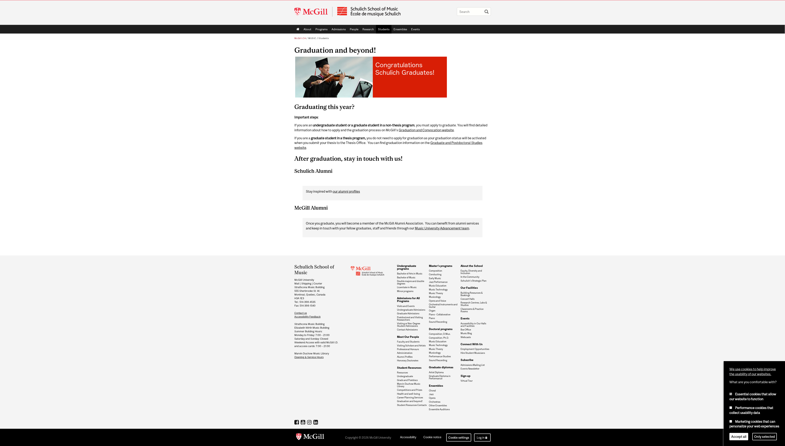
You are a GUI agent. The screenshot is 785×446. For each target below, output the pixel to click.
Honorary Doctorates (407, 360)
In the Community (470, 277)
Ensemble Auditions (439, 409)
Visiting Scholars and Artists (411, 345)
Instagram (310, 422)
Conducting (435, 274)
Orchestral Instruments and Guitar (443, 305)
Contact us (300, 313)
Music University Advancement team (442, 228)
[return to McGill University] (310, 437)
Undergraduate (405, 376)
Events (414, 30)
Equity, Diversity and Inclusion (471, 272)
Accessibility (408, 437)
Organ (432, 310)
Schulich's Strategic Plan (474, 281)
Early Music (435, 278)
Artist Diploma (436, 372)
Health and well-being (408, 394)
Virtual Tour (467, 381)
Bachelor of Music (406, 277)
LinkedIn (316, 422)
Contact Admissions (407, 329)
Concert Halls (467, 299)
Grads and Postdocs (407, 380)
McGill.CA (300, 38)
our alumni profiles (346, 191)
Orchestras (434, 402)
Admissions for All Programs (408, 299)
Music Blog (466, 333)
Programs (320, 30)
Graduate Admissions (408, 313)
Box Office (466, 329)
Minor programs (405, 291)
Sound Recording (438, 322)
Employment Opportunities (475, 349)
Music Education (437, 285)
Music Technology (438, 289)
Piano (432, 318)
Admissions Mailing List (473, 365)
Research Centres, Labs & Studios (474, 303)
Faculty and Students (408, 341)
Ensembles (399, 30)
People (353, 30)
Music (312, 38)
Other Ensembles (438, 405)
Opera (432, 398)
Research (367, 30)
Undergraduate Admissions (411, 310)
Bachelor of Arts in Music (409, 273)
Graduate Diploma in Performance (440, 377)
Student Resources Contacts (412, 405)
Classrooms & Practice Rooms (472, 310)
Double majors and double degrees (410, 282)
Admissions (338, 30)
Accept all (738, 436)
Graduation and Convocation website (426, 130)
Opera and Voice (437, 301)
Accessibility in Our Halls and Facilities (473, 324)
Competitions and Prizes (409, 390)
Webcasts (466, 337)
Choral (432, 390)
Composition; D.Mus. (440, 334)
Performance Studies (440, 356)
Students (382, 30)
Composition (435, 271)
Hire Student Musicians (473, 353)
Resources (402, 372)
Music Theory (436, 293)
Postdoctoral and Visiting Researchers (410, 318)
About (306, 30)
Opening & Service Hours (309, 357)
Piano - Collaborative (439, 314)
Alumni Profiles (405, 357)
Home (298, 29)
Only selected (764, 436)
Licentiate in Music (407, 287)
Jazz (431, 394)
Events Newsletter (470, 368)
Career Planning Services (410, 397)
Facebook (297, 422)
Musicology (435, 297)
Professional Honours (408, 349)
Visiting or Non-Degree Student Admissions (408, 324)
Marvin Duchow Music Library (408, 385)
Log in (480, 437)
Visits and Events (406, 306)
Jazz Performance (438, 282)
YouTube (303, 422)
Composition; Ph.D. (439, 338)
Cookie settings (458, 437)
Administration (405, 353)
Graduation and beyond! (410, 401)
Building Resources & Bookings (472, 294)
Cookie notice (432, 437)
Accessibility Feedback (307, 316)
